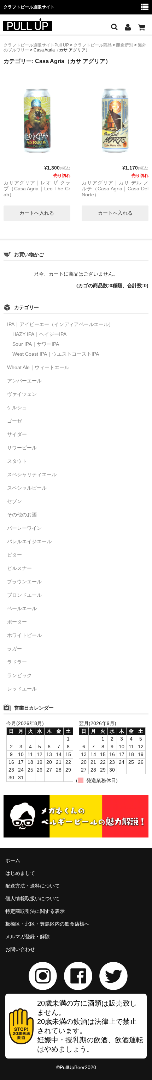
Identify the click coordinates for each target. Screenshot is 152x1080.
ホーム (12, 860)
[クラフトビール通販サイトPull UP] (27, 26)
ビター (14, 555)
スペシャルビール (27, 488)
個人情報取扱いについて (32, 898)
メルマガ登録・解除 (27, 936)
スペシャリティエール (32, 474)
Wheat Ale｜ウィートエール (38, 367)
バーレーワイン (24, 528)
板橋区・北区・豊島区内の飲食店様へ (47, 924)
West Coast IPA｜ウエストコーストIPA (55, 354)
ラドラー (17, 662)
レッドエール (22, 689)
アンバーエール (24, 380)
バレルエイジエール (29, 541)
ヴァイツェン (22, 394)
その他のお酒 (22, 514)
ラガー (14, 648)
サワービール (22, 447)
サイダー (17, 434)
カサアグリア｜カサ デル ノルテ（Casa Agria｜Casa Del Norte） (115, 188)
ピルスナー (19, 568)
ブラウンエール (24, 581)
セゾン (14, 501)
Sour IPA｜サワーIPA (35, 344)
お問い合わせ (20, 949)
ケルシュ (17, 407)
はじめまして (20, 873)
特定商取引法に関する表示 (35, 911)
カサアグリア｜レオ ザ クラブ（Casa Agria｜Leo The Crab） (37, 188)
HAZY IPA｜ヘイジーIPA (39, 334)
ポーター (17, 622)
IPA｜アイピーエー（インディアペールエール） (60, 324)
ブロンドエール (24, 595)
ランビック (19, 675)
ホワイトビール (24, 635)
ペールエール (22, 608)
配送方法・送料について (32, 886)
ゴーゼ (14, 421)
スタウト (17, 461)
